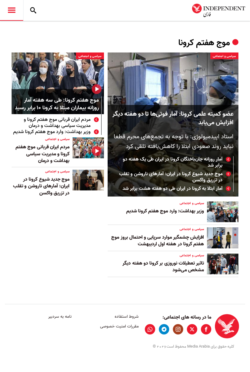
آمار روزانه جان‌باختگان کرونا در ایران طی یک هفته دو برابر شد (173, 162)
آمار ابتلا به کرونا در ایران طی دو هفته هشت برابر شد (173, 189)
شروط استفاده (126, 316)
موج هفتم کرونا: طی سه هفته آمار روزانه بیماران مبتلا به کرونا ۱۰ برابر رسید (57, 104)
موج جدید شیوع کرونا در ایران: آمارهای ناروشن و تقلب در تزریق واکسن (171, 177)
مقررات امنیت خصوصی (119, 326)
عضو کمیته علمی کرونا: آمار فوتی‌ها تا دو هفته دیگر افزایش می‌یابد (173, 118)
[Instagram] (178, 329)
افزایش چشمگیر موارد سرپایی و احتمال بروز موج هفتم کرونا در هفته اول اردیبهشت (157, 240)
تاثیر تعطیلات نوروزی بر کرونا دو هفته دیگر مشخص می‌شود (163, 266)
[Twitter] (192, 329)
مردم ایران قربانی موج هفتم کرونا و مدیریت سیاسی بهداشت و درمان (57, 123)
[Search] (33, 10)
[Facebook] (206, 329)
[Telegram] (164, 329)
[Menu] (11, 10)
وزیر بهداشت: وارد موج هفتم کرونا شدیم (52, 132)
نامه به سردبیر (60, 316)
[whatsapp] (150, 329)
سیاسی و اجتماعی (224, 56)
